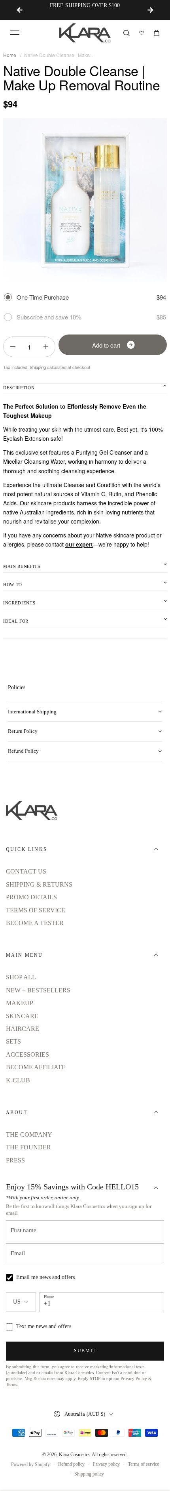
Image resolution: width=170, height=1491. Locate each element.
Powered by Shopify (30, 1464)
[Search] (126, 32)
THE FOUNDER (28, 1147)
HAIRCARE (22, 1028)
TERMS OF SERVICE (35, 910)
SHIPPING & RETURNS (39, 884)
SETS (13, 1041)
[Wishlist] (141, 32)
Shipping (38, 367)
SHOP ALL (21, 977)
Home (9, 55)
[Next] (150, 10)
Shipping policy (89, 1474)
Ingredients (19, 602)
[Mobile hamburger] (14, 33)
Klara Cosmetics (74, 1454)
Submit (85, 1350)
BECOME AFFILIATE (36, 1067)
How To (12, 584)
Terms (11, 1384)
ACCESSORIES (27, 1054)
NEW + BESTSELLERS (38, 990)
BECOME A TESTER (35, 922)
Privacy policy (106, 1464)
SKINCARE (22, 1016)
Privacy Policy (134, 1378)
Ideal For (15, 621)
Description (18, 387)
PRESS (15, 1160)
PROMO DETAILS (31, 897)
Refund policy (71, 1464)
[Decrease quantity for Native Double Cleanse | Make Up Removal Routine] (12, 347)
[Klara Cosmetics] (85, 33)
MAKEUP (19, 1003)
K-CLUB (18, 1080)
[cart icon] (156, 32)
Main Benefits (21, 566)
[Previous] (20, 10)
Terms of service (143, 1464)
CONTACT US (26, 871)
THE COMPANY (29, 1134)
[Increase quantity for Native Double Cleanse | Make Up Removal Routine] (46, 347)
